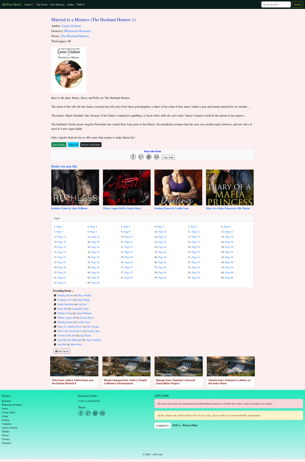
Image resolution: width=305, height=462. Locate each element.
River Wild (63, 308)
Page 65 (196, 277)
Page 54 (229, 267)
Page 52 (162, 267)
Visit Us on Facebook (89, 400)
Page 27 (129, 247)
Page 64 (162, 277)
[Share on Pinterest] (149, 157)
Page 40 (162, 257)
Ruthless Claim (65, 313)
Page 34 (162, 252)
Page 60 (229, 272)
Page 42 (229, 257)
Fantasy (6, 420)
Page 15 (129, 236)
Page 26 (95, 247)
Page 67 (62, 282)
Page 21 (129, 241)
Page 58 (162, 272)
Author (70, 4)
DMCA (81, 4)
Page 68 (95, 282)
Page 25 (62, 247)
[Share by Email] (156, 157)
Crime (5, 416)
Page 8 (93, 231)
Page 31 (62, 252)
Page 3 (126, 226)
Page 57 (129, 272)
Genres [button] (28, 4)
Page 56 (95, 272)
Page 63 (129, 277)
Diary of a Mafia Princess (70, 326)
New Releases (57, 4)
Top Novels (42, 4)
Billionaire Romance (77, 31)
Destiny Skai (93, 331)
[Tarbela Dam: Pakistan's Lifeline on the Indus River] (231, 366)
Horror (5, 435)
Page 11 (196, 231)
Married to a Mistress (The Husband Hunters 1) (93, 19)
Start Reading (59, 144)
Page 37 (62, 257)
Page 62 (95, 277)
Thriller (5, 431)
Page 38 (95, 257)
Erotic (5, 408)
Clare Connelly (93, 339)
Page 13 (62, 236)
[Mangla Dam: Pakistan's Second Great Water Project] (179, 366)
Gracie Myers (87, 317)
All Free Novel (11, 4)
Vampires (6, 423)
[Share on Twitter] (141, 157)
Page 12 (229, 231)
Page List (73, 144)
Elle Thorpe (93, 326)
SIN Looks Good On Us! (70, 331)
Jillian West (76, 344)
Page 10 (162, 231)
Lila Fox (82, 304)
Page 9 (126, 231)
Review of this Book (91, 144)
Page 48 (229, 262)
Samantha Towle (80, 308)
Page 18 (229, 236)
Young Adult (8, 412)
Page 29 (196, 247)
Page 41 (196, 257)
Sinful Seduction (66, 304)
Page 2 (93, 226)
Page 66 (229, 277)
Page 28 (162, 247)
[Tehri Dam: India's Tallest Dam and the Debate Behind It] (74, 366)
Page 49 (62, 267)
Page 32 (95, 252)
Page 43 (62, 262)
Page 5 (193, 226)
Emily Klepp (83, 299)
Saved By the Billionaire (70, 339)
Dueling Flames (65, 322)
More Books (63, 351)
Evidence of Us (65, 299)
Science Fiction (9, 427)
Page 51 (129, 267)
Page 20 (95, 241)
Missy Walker (85, 295)
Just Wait (62, 344)
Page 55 (62, 272)
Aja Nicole (85, 335)
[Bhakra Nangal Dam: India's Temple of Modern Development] (126, 366)
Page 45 (129, 262)
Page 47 (196, 262)
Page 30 (229, 247)
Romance (6, 400)
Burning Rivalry (66, 295)
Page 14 (95, 236)
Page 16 (162, 236)
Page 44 (95, 262)
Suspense (6, 442)
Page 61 (62, 277)
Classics (6, 439)
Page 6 (227, 226)
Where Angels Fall (67, 317)
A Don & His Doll (67, 335)
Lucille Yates (83, 322)
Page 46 (162, 262)
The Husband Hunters (75, 36)
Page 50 (95, 267)
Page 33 (129, 252)
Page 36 (229, 252)
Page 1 (60, 226)
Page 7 (60, 231)
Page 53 (196, 267)
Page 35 (196, 252)
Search (297, 4)
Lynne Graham (71, 26)
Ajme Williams (84, 313)
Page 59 (196, 272)
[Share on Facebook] (133, 157)
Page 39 (129, 257)
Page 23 (196, 241)
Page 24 (229, 241)
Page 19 (62, 241)
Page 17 (196, 236)
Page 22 (162, 241)
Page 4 (160, 226)
